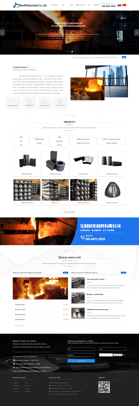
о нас (63, 5)
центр (71, 5)
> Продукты (16, 385)
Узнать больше (69, 212)
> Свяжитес (27, 391)
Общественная (80, 5)
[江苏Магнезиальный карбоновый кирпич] (55, 161)
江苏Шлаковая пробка (59, 141)
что (88, 5)
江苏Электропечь (84, 174)
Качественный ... (20, 319)
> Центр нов (27, 385)
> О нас (26, 382)
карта (82, 57)
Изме (124, 354)
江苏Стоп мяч (21, 141)
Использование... (20, 314)
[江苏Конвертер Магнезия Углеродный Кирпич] (27, 161)
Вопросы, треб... (20, 309)
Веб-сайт (54, 5)
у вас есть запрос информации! (98, 57)
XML (88, 57)
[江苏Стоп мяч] (55, 190)
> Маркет (26, 388)
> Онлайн (15, 391)
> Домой (15, 382)
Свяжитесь (96, 5)
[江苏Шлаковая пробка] (27, 190)
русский (78, 57)
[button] (67, 51)
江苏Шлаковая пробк (27, 202)
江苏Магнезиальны (55, 174)
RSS (85, 57)
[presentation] (2, 32)
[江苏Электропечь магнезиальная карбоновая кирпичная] (83, 161)
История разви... (20, 304)
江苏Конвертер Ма (27, 174)
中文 (74, 57)
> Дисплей (16, 388)
